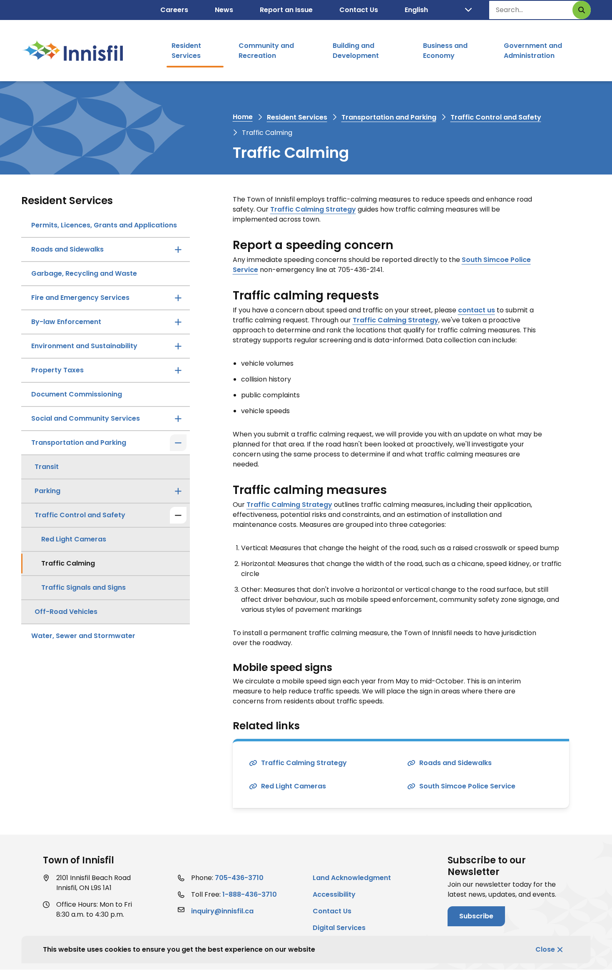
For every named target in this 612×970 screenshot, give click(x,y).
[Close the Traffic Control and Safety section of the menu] (178, 515)
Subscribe (476, 916)
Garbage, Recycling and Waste (84, 273)
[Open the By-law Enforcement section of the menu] (178, 322)
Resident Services (186, 50)
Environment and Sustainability (84, 346)
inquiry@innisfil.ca (222, 911)
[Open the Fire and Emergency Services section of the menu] (178, 297)
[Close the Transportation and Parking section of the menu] (178, 442)
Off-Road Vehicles (66, 611)
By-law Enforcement (66, 322)
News (224, 10)
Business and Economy (445, 50)
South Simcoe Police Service (467, 786)
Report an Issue (286, 10)
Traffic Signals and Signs (83, 587)
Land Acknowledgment (352, 878)
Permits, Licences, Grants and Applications (104, 225)
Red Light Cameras (73, 539)
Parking (47, 491)
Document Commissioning (76, 394)
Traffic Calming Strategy (313, 209)
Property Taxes (57, 370)
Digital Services (339, 928)
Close (545, 949)
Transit (47, 466)
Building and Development (356, 50)
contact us (476, 310)
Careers (174, 10)
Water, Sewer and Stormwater (83, 636)
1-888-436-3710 (249, 894)
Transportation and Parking (388, 117)
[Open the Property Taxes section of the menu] (178, 370)
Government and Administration (533, 50)
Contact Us (358, 10)
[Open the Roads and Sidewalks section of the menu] (178, 249)
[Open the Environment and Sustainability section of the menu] (178, 346)
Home (243, 117)
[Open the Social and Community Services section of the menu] (178, 418)
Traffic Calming (68, 563)
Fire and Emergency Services (80, 297)
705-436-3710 (239, 878)
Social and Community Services (85, 418)
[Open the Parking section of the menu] (178, 491)
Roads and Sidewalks (67, 249)
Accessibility (334, 894)
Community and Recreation (266, 50)
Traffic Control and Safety (495, 117)
